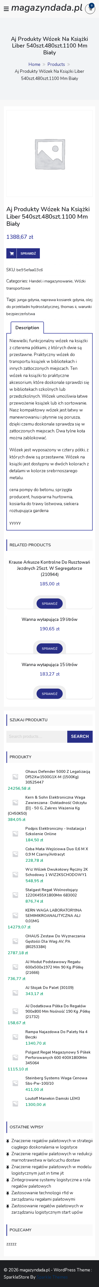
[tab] (27, 327)
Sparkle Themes (52, 1277)
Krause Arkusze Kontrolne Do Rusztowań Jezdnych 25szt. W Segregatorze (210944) (49, 568)
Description (27, 328)
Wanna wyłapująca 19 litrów (49, 619)
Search (80, 736)
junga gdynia (28, 300)
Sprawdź (28, 253)
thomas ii (68, 307)
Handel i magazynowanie (51, 281)
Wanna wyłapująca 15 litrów (49, 665)
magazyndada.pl (46, 7)
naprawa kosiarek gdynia (62, 300)
